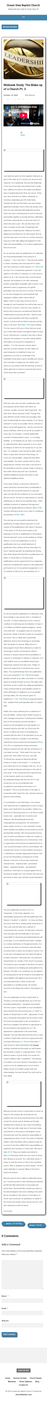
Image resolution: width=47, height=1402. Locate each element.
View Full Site (23, 1370)
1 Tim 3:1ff (38, 267)
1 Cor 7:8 (24, 675)
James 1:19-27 (35, 1225)
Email (5, 1308)
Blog (37, 1382)
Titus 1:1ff (25, 325)
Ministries (12, 1382)
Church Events (36, 1378)
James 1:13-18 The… (14, 1224)
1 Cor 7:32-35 (19, 699)
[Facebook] (23, 1355)
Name (5, 1296)
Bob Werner (30, 95)
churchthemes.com (24, 1395)
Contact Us (23, 1385)
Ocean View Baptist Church (23, 5)
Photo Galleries (25, 1382)
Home (7, 1378)
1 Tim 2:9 (26, 1042)
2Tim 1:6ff (19, 515)
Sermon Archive (10, 27)
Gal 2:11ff (37, 508)
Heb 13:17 (8, 1152)
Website (5, 1321)
